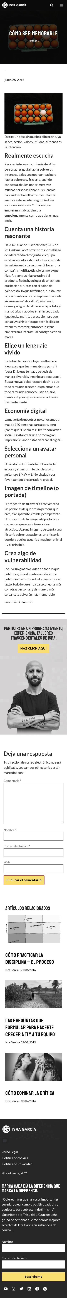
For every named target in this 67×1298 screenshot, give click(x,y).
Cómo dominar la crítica (29, 1093)
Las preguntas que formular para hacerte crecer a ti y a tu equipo (30, 1027)
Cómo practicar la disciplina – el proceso (29, 958)
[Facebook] (37, 1289)
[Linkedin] (29, 1289)
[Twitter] (21, 1289)
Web (7, 862)
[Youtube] (6, 1289)
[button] (51, 5)
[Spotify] (45, 1289)
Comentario (12, 780)
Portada (32, 40)
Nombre (10, 829)
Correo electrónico (17, 846)
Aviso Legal (10, 1152)
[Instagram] (14, 1289)
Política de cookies (15, 1158)
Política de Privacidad (17, 1164)
